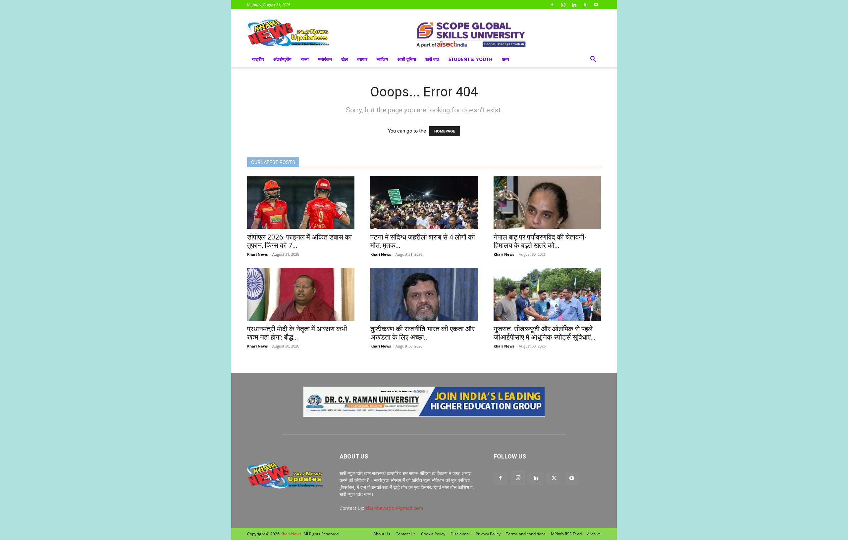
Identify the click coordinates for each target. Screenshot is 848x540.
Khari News (257, 254)
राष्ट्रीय (258, 59)
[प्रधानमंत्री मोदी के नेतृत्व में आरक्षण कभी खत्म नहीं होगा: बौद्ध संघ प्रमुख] (300, 294)
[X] (585, 4)
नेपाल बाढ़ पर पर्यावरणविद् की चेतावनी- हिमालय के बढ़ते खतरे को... (540, 241)
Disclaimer (460, 534)
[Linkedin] (574, 4)
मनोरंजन (325, 59)
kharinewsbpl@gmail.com (394, 508)
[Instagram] (563, 4)
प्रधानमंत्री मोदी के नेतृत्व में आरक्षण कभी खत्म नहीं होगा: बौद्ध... (297, 333)
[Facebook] (552, 4)
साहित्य (382, 59)
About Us (381, 534)
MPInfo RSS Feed (566, 534)
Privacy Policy (488, 534)
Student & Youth (471, 59)
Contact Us (406, 534)
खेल (344, 59)
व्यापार (362, 59)
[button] (593, 60)
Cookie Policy (433, 534)
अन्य (505, 59)
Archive (594, 534)
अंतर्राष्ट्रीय (282, 59)
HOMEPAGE (444, 131)
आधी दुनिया (407, 59)
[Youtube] (596, 4)
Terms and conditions (526, 534)
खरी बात (432, 59)
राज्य (305, 59)
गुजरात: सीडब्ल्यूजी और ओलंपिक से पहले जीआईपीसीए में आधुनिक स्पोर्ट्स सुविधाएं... (545, 333)
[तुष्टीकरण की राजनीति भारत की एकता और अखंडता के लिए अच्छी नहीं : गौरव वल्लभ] (424, 294)
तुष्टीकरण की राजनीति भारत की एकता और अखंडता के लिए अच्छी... (422, 333)
